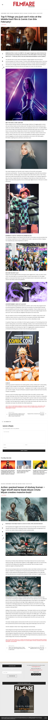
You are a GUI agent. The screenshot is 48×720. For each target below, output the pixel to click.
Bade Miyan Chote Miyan (30, 639)
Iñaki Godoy (35, 406)
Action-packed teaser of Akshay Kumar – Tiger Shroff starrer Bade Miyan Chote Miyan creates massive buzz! (23, 490)
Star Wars (25, 407)
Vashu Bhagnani (14, 641)
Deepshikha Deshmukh (39, 639)
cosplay (9, 406)
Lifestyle (21, 13)
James (39, 406)
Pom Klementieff (20, 407)
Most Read (20, 483)
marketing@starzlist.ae (36, 666)
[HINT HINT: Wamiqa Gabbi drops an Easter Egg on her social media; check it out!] (24, 465)
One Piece (10, 407)
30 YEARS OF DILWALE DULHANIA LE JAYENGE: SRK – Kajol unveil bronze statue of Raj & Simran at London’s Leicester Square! (40, 472)
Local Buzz (25, 13)
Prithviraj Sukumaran (37, 640)
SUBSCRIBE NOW (12, 675)
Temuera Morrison (34, 407)
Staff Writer (4, 24)
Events (8, 13)
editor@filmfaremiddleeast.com (36, 670)
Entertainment (3, 13)
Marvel (41, 406)
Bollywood (3, 483)
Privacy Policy (32, 718)
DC (11, 406)
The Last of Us (41, 407)
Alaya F (18, 639)
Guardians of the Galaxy (22, 406)
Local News (30, 13)
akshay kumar (14, 639)
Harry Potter (29, 406)
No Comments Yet (7, 421)
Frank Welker (15, 406)
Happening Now (16, 13)
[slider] (20, 554)
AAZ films (9, 639)
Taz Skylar (29, 407)
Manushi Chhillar (21, 640)
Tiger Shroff (8, 641)
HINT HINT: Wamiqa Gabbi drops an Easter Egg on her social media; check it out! (24, 471)
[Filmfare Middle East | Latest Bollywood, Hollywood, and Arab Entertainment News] (24, 4)
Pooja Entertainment (28, 640)
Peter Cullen (14, 407)
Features (11, 13)
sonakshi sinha (44, 640)
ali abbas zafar (23, 639)
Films (16, 483)
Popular (34, 13)
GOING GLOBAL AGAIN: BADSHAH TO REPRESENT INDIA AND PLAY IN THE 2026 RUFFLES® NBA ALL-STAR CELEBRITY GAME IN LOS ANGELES (8, 472)
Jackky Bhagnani (14, 640)
